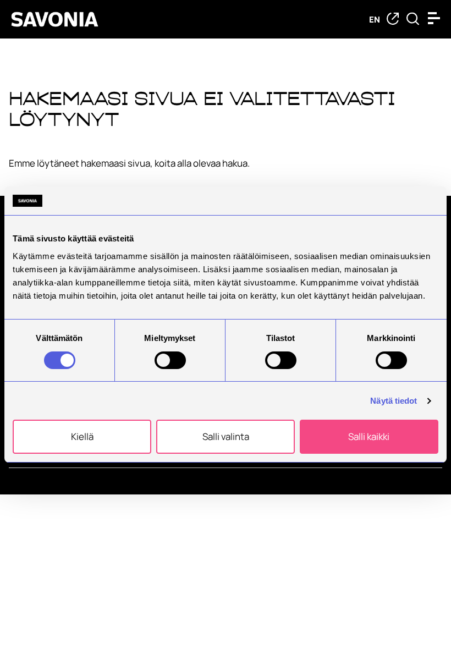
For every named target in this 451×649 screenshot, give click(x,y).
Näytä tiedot (393, 400)
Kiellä (82, 436)
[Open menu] (436, 18)
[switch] (170, 360)
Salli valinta (225, 436)
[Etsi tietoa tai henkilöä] (412, 19)
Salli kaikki (368, 436)
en (374, 19)
